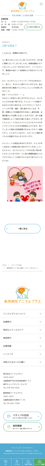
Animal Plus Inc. (21, 453)
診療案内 (7, 321)
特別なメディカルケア (13, 329)
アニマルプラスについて (14, 313)
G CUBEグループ (29, 451)
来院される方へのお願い (14, 362)
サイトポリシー (28, 448)
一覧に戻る (23, 228)
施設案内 (7, 338)
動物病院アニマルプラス (14, 451)
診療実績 (7, 346)
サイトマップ (16, 448)
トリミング (8, 354)
